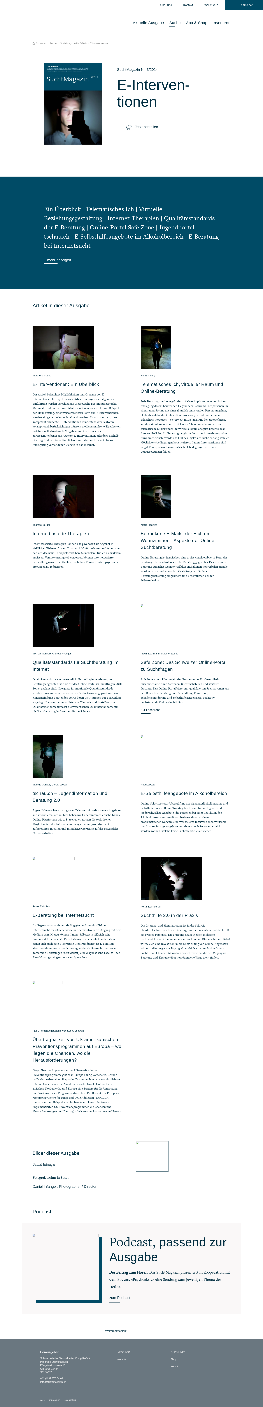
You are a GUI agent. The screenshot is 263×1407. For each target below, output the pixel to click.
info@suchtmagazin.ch (53, 1381)
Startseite (41, 43)
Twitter (139, 1331)
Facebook (131, 1331)
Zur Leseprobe (150, 710)
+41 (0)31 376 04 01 (51, 1378)
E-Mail (156, 1331)
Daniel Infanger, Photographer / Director (64, 1186)
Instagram (42, 1387)
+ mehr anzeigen (57, 260)
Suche (53, 43)
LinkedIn (147, 1331)
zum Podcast (119, 1298)
